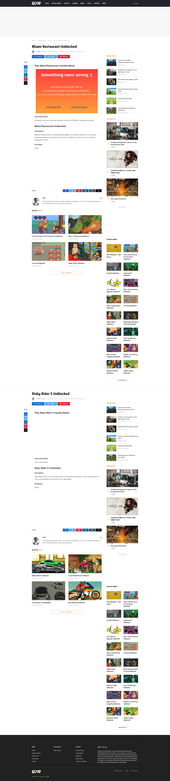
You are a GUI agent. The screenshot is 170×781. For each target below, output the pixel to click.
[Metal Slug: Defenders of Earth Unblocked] (131, 315)
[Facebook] (25, 67)
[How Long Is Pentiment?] (122, 187)
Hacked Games (56, 3)
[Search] (137, 3)
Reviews (97, 3)
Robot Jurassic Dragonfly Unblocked (113, 355)
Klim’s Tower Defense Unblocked (131, 290)
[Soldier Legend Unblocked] (131, 364)
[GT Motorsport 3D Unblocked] (48, 590)
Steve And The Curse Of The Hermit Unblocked (47, 236)
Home (47, 3)
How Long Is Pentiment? (118, 199)
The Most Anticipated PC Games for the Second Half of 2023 (124, 143)
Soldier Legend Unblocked (128, 372)
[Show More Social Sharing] (72, 56)
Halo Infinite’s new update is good (128, 80)
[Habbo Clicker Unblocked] (85, 251)
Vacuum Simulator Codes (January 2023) (128, 90)
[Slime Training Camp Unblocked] (85, 224)
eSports (67, 3)
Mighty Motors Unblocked (40, 576)
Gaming (74, 3)
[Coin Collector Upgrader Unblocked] (114, 283)
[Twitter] (25, 71)
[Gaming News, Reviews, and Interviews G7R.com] (36, 3)
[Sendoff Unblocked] (114, 266)
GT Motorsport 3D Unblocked (41, 603)
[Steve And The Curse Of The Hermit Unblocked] (48, 224)
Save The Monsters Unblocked (130, 339)
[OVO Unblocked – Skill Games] (114, 248)
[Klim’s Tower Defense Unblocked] (131, 283)
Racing (43, 399)
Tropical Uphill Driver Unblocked (78, 576)
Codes (89, 3)
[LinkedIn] (25, 75)
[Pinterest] (25, 79)
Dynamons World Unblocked (112, 372)
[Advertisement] (85, 21)
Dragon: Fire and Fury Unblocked (131, 355)
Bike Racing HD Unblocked (76, 603)
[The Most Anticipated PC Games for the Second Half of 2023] (122, 131)
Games (82, 3)
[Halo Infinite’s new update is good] (111, 81)
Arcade (43, 52)
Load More (121, 380)
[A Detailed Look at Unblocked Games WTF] (111, 110)
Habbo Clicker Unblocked (76, 263)
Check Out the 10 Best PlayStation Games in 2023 (126, 61)
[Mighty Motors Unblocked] (48, 563)
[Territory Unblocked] (48, 251)
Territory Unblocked (38, 263)
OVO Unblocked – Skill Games (114, 256)
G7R (38, 51)
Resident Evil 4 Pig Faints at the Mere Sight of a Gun (127, 71)
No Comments (64, 51)
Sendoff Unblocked (113, 273)
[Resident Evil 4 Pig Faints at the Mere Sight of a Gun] (111, 72)
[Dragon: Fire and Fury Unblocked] (131, 348)
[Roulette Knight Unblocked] (114, 332)
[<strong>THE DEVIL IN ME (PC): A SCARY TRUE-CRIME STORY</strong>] (122, 159)
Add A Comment (66, 272)
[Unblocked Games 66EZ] (111, 101)
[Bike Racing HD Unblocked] (85, 590)
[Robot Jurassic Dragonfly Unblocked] (114, 348)
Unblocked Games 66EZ (125, 99)
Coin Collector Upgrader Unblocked (113, 290)
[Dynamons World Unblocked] (114, 364)
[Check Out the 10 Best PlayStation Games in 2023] (111, 62)
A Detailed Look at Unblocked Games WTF (126, 109)
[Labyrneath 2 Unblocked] (131, 266)
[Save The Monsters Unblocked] (131, 332)
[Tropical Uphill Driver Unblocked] (85, 563)
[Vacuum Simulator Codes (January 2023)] (111, 91)
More (104, 3)
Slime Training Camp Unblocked (78, 236)
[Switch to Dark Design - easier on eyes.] (135, 3)
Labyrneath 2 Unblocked (128, 274)
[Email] (25, 83)
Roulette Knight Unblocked (112, 339)
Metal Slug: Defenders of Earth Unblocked (131, 323)
